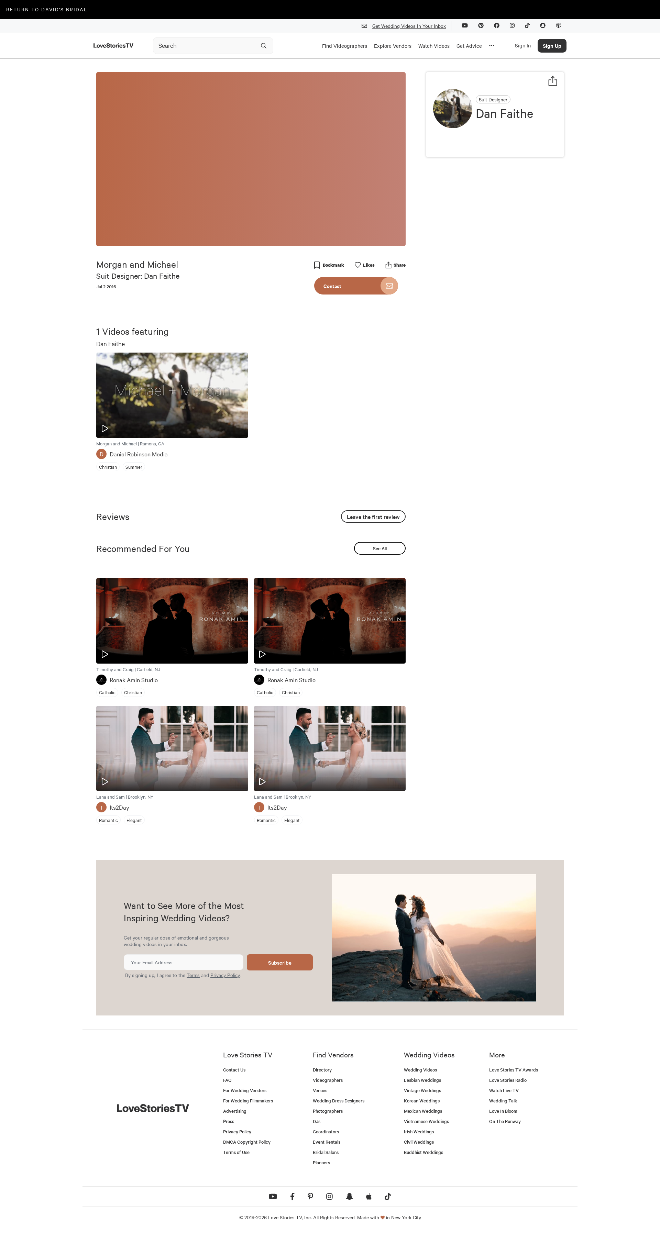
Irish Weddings (419, 1131)
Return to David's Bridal (46, 9)
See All (380, 548)
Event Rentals (326, 1141)
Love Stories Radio (508, 1080)
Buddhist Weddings (423, 1152)
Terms (193, 974)
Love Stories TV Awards (513, 1069)
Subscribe (280, 962)
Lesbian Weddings (422, 1080)
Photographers (328, 1111)
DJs (316, 1121)
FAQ (227, 1080)
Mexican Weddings (423, 1111)
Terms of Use (236, 1152)
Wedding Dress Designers (338, 1100)
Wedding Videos (420, 1069)
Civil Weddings (419, 1141)
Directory (322, 1069)
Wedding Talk (503, 1100)
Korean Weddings (422, 1100)
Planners (321, 1162)
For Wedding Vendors (244, 1090)
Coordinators (326, 1131)
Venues (320, 1090)
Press (228, 1121)
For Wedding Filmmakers (248, 1100)
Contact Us (234, 1069)
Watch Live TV (504, 1090)
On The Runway (505, 1121)
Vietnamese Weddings (426, 1121)
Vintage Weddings (422, 1090)
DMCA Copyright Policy (247, 1141)
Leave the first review (373, 516)
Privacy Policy (225, 974)
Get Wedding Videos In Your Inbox (409, 25)
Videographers (328, 1080)
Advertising (234, 1111)
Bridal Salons (326, 1152)
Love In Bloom (503, 1111)
